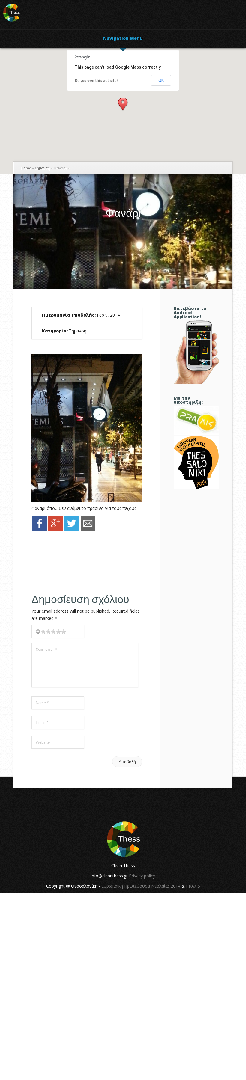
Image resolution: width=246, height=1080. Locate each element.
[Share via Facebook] (39, 529)
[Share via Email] (88, 529)
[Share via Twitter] (71, 529)
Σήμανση (42, 168)
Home (26, 168)
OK (161, 80)
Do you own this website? (96, 81)
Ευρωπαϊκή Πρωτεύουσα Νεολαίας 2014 (140, 886)
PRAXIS (193, 886)
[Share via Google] (55, 529)
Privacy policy (142, 876)
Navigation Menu (123, 38)
